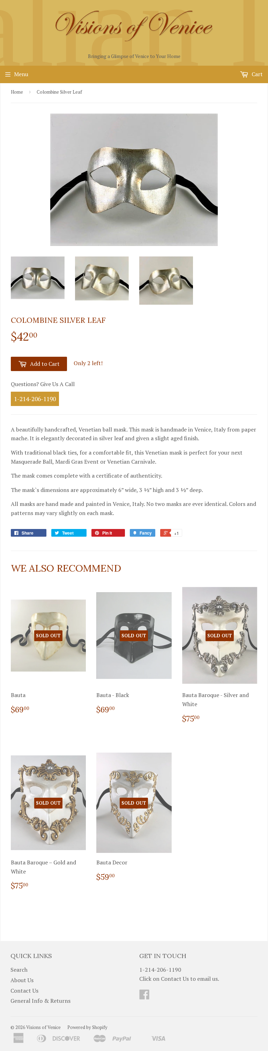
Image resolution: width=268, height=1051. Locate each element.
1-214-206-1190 (35, 399)
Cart (256, 74)
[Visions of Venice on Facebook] (144, 996)
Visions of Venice (43, 1027)
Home (17, 92)
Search (19, 969)
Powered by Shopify (87, 1027)
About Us (22, 980)
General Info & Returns (40, 1001)
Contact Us (24, 990)
